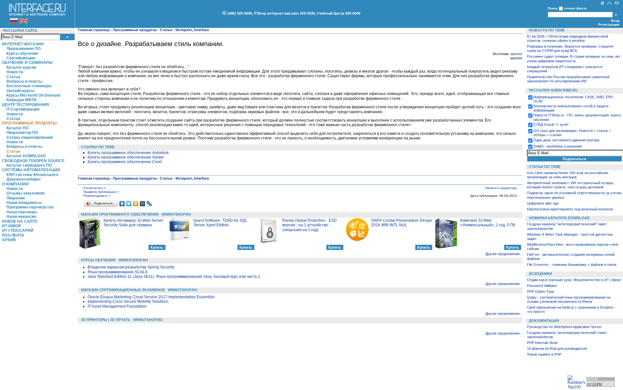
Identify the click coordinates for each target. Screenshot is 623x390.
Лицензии (15, 198)
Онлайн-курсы (20, 91)
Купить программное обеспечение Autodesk (128, 152)
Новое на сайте (20, 221)
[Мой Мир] (142, 203)
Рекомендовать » (97, 195)
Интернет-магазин (23, 44)
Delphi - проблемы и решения (557, 146)
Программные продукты (29, 123)
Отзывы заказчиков (25, 193)
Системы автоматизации (31, 170)
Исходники (540, 274)
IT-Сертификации (22, 109)
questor (516, 54)
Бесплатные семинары (29, 86)
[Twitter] (129, 203)
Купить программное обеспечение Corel (125, 162)
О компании (15, 184)
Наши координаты (24, 202)
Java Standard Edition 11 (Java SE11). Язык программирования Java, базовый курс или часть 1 (174, 276)
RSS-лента (13, 235)
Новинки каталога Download (559, 218)
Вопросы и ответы (24, 81)
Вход (615, 20)
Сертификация (20, 58)
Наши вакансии (21, 216)
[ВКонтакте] (122, 203)
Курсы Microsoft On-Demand (33, 95)
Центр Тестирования (25, 104)
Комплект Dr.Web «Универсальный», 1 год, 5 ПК (487, 222)
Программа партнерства (30, 207)
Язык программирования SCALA (118, 272)
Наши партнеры (21, 212)
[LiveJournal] (149, 203)
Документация (544, 321)
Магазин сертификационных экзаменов (123, 290)
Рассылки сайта (20, 30)
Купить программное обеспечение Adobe (126, 157)
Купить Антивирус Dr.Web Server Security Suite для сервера (133, 222)
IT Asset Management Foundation (117, 306)
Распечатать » (94, 188)
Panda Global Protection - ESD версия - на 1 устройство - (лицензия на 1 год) (309, 225)
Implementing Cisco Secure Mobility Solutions (128, 301)
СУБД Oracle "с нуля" (551, 124)
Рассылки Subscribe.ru (553, 90)
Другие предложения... (503, 254)
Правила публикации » (101, 192)
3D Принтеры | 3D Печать (105, 320)
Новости (14, 72)
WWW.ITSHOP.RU (176, 214)
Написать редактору (501, 188)
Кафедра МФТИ (21, 100)
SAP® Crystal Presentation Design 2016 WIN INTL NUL (401, 222)
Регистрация (608, 24)
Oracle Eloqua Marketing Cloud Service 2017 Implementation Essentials (151, 297)
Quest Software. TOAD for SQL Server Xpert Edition (220, 222)
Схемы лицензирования (29, 137)
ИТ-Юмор (11, 226)
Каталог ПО (17, 128)
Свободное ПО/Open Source (33, 161)
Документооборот (23, 179)
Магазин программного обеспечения (120, 214)
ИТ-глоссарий (17, 230)
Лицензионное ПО (23, 48)
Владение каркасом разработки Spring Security (131, 267)
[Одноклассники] (135, 203)
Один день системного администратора (566, 140)
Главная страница (94, 30)
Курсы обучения (22, 53)
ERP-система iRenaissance (32, 174)
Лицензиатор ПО (22, 132)
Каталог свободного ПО (29, 165)
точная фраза (575, 8)
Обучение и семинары (27, 62)
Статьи (13, 77)
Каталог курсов (21, 67)
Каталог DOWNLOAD (26, 156)
